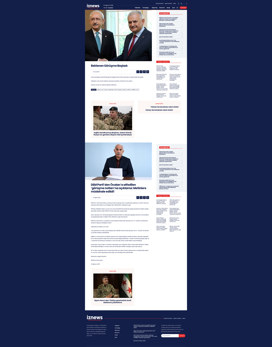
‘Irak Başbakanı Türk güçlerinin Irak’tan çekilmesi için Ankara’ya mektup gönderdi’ (168, 47)
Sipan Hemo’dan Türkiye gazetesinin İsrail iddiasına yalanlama (167, 25)
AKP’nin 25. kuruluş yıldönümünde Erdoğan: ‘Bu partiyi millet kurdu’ (161, 95)
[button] (181, 3)
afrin (98, 89)
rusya (124, 89)
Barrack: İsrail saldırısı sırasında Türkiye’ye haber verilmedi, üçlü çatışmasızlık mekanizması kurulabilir (175, 77)
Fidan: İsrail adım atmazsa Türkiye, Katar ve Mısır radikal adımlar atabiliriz (175, 95)
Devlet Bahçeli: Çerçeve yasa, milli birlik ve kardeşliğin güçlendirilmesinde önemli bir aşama (174, 86)
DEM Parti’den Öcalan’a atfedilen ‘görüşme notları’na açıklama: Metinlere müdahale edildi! (168, 19)
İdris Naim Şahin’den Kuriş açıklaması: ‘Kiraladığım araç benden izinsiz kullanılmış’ (167, 53)
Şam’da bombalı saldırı (166, 37)
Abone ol (182, 335)
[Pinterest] (144, 71)
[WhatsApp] (147, 71)
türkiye (133, 89)
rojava (119, 89)
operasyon (110, 89)
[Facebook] (137, 71)
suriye (128, 89)
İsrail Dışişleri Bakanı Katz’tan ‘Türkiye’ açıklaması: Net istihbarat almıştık (169, 42)
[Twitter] (186, 3)
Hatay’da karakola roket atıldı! (159, 110)
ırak (106, 89)
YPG (138, 89)
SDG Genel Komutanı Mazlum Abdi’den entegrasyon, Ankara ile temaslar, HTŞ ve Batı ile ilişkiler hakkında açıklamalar (168, 31)
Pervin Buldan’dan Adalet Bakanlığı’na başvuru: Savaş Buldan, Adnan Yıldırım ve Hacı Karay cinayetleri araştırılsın (162, 87)
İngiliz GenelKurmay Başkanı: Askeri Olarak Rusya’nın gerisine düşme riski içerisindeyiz (113, 134)
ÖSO (116, 89)
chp (102, 89)
